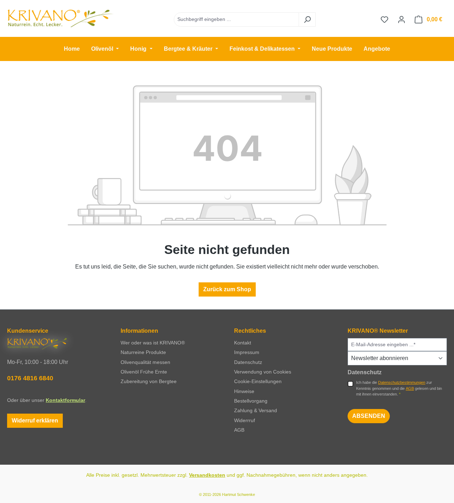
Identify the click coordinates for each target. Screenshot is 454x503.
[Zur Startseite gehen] (60, 18)
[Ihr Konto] (401, 19)
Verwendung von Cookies (262, 372)
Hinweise (244, 391)
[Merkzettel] (384, 19)
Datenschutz (248, 362)
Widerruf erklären (35, 421)
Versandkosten (207, 475)
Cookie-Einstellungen (258, 381)
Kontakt (242, 343)
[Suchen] (307, 19)
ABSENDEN (368, 416)
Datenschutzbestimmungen (401, 382)
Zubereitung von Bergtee (149, 381)
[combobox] (236, 19)
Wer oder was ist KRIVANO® (153, 343)
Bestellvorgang (250, 401)
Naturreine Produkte (143, 352)
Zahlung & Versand (255, 410)
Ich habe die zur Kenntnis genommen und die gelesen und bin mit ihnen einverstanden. (399, 388)
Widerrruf (244, 420)
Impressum (246, 352)
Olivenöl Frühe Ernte (144, 372)
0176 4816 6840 (30, 378)
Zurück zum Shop (227, 289)
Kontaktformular (65, 400)
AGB (239, 430)
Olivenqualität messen (145, 362)
